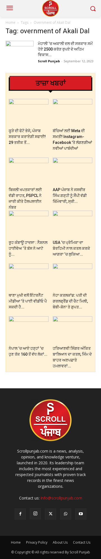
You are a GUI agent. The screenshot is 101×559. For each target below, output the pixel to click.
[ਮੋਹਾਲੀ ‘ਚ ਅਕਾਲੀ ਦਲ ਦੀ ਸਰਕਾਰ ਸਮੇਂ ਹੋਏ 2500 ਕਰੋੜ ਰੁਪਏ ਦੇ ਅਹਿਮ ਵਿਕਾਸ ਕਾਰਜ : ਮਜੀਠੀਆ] (20, 50)
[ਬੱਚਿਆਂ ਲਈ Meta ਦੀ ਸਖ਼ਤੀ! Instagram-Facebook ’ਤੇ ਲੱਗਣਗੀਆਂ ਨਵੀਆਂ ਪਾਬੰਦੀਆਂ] (73, 112)
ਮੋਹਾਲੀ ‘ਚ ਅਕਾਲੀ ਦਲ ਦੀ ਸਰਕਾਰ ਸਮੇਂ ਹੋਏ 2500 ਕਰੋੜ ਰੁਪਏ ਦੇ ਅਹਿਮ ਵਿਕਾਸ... (65, 49)
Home (10, 22)
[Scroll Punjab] (50, 8)
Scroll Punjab (49, 61)
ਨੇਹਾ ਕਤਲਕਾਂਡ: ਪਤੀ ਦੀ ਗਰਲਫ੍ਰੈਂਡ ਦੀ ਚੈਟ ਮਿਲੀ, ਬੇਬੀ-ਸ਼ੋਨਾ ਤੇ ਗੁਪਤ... (70, 301)
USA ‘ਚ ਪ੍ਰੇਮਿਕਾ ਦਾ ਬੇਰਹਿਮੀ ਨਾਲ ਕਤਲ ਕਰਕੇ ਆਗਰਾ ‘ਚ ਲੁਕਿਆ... (71, 248)
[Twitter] (50, 514)
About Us (60, 542)
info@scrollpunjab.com (61, 498)
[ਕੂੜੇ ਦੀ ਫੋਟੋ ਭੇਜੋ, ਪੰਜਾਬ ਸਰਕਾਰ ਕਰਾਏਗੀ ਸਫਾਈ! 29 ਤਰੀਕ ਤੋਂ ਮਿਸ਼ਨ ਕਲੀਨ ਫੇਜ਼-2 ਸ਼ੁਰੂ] (29, 112)
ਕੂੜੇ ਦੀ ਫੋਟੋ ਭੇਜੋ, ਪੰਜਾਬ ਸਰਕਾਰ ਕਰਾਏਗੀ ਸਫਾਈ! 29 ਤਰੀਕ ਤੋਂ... (27, 137)
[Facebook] (20, 514)
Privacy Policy (36, 542)
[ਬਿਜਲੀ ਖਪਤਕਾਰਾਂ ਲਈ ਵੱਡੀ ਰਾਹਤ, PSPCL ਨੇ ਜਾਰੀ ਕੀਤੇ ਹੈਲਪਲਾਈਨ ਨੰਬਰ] (29, 171)
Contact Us (81, 542)
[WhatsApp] (65, 514)
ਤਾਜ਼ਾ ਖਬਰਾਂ (51, 83)
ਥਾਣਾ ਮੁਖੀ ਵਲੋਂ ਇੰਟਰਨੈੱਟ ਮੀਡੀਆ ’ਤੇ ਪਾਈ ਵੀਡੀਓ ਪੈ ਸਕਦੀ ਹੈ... (28, 301)
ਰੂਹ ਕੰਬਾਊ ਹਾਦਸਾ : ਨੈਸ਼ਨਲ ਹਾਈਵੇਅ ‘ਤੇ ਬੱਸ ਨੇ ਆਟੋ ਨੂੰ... (28, 248)
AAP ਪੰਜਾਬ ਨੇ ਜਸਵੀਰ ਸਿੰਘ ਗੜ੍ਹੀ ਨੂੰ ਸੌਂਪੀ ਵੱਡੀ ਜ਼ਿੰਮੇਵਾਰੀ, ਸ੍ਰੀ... (70, 195)
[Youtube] (80, 514)
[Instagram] (35, 513)
